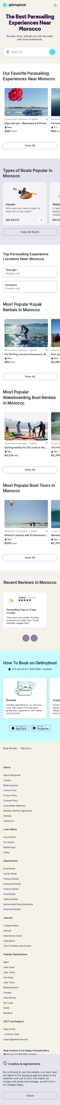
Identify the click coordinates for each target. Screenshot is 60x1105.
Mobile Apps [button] (9, 847)
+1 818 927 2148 (11, 1034)
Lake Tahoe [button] (9, 972)
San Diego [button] (8, 977)
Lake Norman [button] (9, 997)
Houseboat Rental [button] (12, 884)
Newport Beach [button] (10, 987)
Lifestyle (7, 930)
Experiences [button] (10, 860)
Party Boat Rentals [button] (12, 909)
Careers (7, 780)
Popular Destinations (15, 954)
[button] (26, 102)
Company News (11, 925)
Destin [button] (6, 1008)
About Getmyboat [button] (11, 775)
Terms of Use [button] (29, 1075)
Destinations (9, 941)
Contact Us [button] (8, 821)
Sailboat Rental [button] (10, 899)
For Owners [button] (9, 842)
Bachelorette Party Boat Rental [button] (18, 904)
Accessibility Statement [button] (14, 805)
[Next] (34, 638)
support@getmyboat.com (15, 1039)
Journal (7, 917)
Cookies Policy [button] (10, 800)
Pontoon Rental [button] (10, 889)
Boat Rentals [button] (9, 868)
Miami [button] (6, 962)
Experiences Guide (12, 936)
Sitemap (7, 816)
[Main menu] (55, 5)
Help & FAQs (9, 1029)
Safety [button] (6, 852)
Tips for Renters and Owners (17, 946)
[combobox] (25, 52)
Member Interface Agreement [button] (17, 810)
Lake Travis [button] (9, 982)
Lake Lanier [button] (9, 967)
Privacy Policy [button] (15, 1084)
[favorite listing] (47, 119)
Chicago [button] (7, 992)
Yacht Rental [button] (9, 894)
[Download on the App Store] (19, 728)
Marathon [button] (8, 1013)
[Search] (52, 52)
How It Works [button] (9, 837)
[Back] (25, 638)
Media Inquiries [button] (10, 785)
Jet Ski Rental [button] (10, 873)
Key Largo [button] (8, 1003)
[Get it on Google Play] (41, 728)
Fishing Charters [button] (11, 879)
